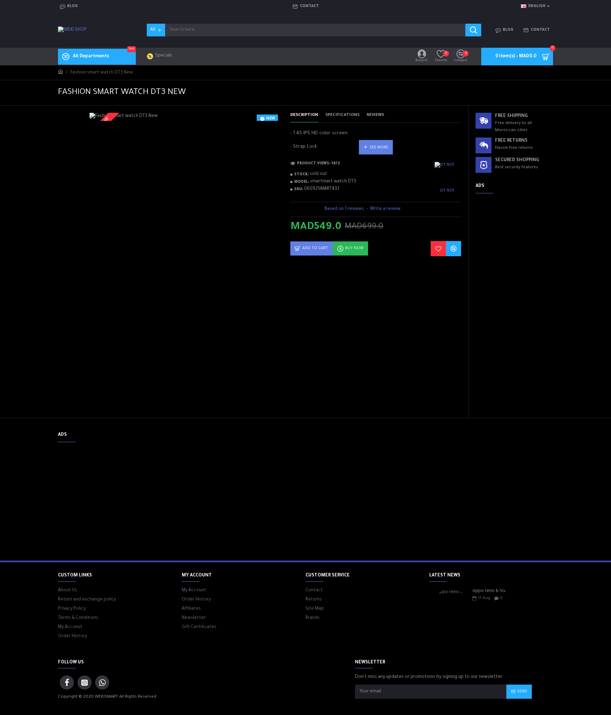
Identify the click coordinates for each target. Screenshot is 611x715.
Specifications (342, 115)
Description (304, 115)
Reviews (375, 115)
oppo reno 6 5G (488, 591)
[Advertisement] (514, 305)
